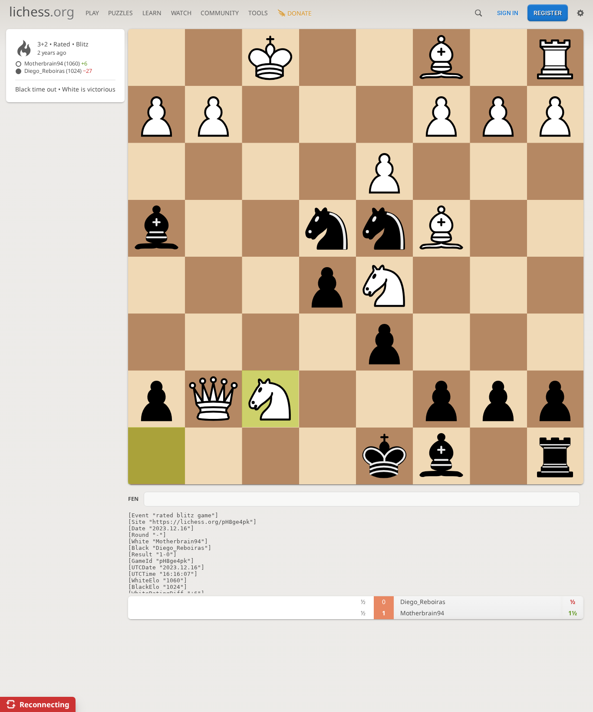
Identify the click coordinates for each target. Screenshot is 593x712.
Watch (181, 13)
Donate (299, 13)
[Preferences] (580, 13)
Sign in (507, 13)
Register (548, 13)
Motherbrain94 (55, 63)
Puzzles (120, 13)
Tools (258, 13)
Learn (151, 13)
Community (220, 13)
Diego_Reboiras (58, 71)
